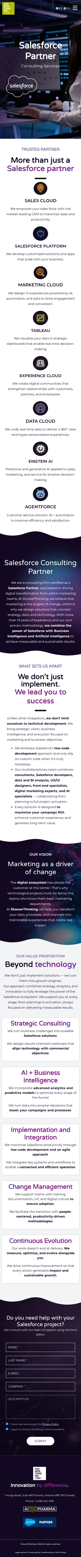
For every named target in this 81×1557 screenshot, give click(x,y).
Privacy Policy (50, 1424)
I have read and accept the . (34, 1424)
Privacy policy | (34, 1552)
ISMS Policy (60, 1552)
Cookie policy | (48, 1552)
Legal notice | (21, 1552)
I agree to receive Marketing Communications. (37, 1429)
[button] (60, 8)
